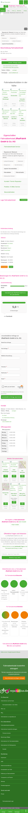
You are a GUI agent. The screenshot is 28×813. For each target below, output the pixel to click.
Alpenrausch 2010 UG (5, 117)
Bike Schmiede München (22, 120)
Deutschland (7, 250)
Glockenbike (14, 95)
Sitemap (3, 781)
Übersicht (3, 10)
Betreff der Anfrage (6, 342)
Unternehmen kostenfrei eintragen (9, 729)
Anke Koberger (14, 470)
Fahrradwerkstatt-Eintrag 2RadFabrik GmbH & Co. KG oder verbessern (5, 627)
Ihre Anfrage (4, 348)
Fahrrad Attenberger (6, 98)
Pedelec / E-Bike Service (12, 187)
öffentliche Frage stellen (14, 557)
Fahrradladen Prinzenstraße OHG (22, 100)
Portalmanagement (5, 785)
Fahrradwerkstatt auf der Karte (10, 65)
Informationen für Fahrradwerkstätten (10, 741)
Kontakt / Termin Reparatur (12, 181)
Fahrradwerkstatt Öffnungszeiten (11, 67)
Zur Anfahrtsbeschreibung (8, 417)
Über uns (3, 708)
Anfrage (25, 10)
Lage (8, 10)
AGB (2, 761)
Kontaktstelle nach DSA (6, 769)
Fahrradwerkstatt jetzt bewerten (15, 293)
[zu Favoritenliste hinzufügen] (2, 14)
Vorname (3, 366)
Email (2, 378)
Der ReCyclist (22, 471)
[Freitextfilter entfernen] (21, 2)
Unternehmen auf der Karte (7, 700)
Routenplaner (24, 199)
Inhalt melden (15, 524)
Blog (2, 712)
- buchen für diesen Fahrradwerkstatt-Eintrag (24, 625)
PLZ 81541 (10, 243)
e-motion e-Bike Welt (14, 117)
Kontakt (11, 266)
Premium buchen (6, 733)
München (6, 245)
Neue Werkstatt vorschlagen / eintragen (14, 678)
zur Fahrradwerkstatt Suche (1, 6)
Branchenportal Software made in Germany (9, 808)
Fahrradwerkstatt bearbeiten (7, 725)
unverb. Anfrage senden (15, 62)
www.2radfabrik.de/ (13, 72)
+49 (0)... (8, 70)
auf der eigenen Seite (14, 624)
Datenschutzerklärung (8, 391)
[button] (14, 21)
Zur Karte (4, 415)
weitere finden (14, 592)
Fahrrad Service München (6, 494)
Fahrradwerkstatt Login (8, 801)
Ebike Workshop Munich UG (14, 495)
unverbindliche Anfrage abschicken (11, 397)
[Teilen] (22, 811)
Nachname (4, 372)
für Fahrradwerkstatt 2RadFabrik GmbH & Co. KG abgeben (4, 595)
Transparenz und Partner (7, 777)
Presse (2, 794)
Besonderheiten (9, 192)
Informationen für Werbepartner (8, 745)
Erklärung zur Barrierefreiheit (8, 773)
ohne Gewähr (22, 522)
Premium (24, 84)
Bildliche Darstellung (6, 355)
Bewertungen (19, 10)
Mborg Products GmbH (22, 494)
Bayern (9, 248)
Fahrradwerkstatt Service (12, 146)
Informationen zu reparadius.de (8, 716)
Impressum (3, 757)
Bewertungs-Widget (5, 737)
